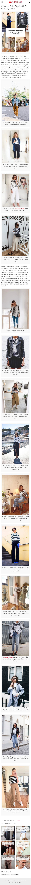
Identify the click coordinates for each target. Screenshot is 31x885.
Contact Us (11, 882)
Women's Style (5, 874)
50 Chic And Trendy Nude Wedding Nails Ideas (8, 843)
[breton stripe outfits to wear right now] (15, 51)
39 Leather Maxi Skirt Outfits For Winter (8, 828)
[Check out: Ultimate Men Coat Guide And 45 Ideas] (8, 862)
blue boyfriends (8, 657)
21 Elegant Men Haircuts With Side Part (23, 858)
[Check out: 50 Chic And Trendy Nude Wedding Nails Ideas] (8, 848)
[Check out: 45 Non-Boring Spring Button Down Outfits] (23, 833)
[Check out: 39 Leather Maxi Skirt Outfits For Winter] (8, 833)
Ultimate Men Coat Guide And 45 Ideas (8, 858)
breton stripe (14, 874)
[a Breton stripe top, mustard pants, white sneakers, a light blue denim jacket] (15, 120)
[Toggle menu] (2, 2)
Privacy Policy (18, 882)
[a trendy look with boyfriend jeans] (15, 655)
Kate (18, 820)
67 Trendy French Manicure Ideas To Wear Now (22, 844)
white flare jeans (19, 208)
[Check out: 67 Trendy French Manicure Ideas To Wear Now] (23, 848)
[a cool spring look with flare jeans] (15, 206)
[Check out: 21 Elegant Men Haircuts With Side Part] (23, 862)
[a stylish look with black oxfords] (15, 328)
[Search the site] (29, 2)
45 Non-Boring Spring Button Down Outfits (23, 828)
